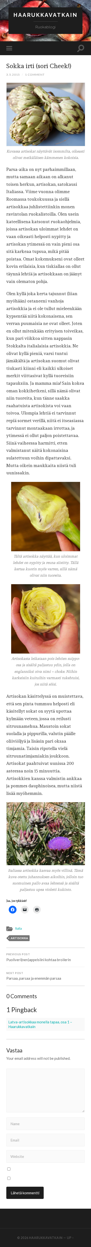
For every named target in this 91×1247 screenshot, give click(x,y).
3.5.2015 (13, 74)
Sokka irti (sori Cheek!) (38, 66)
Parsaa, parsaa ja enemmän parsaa (33, 976)
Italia (18, 928)
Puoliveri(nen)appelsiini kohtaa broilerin (38, 957)
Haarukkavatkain (45, 15)
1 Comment (35, 74)
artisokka (19, 938)
